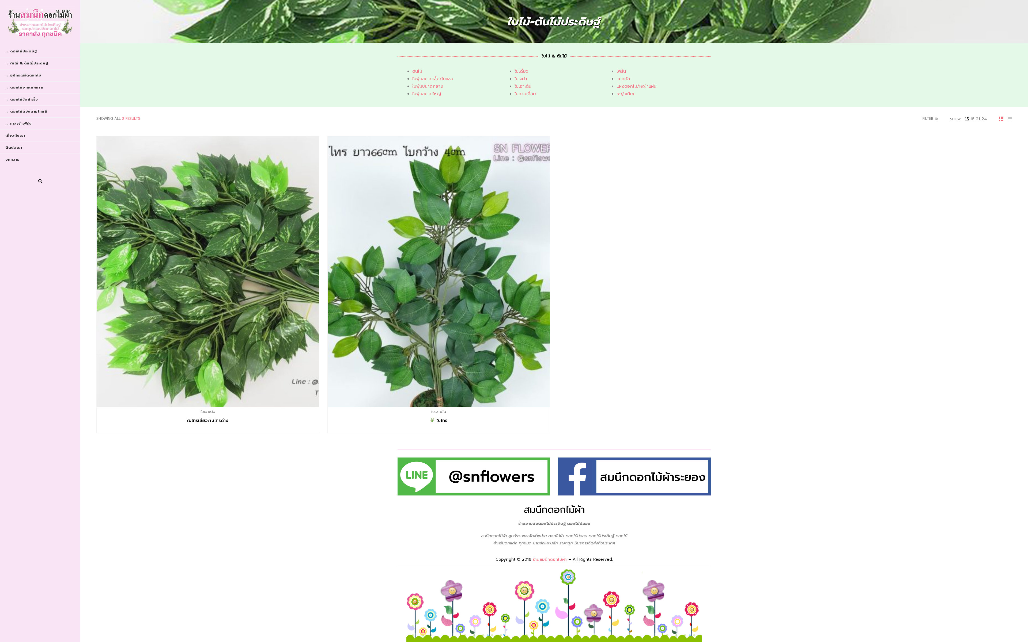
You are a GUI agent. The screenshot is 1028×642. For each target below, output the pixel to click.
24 (984, 119)
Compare (219, 411)
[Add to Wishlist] (207, 411)
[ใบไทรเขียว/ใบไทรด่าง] (208, 271)
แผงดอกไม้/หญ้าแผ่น (636, 86)
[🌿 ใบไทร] (439, 271)
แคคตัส (623, 79)
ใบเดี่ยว (521, 71)
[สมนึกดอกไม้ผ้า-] (40, 23)
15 (967, 119)
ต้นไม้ (417, 71)
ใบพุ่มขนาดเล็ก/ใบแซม (432, 79)
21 (978, 119)
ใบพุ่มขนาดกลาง (427, 86)
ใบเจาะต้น (523, 86)
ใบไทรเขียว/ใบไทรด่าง (207, 420)
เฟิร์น (621, 71)
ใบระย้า (521, 79)
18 (972, 119)
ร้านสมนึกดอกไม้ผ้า (550, 559)
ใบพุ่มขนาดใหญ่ (426, 94)
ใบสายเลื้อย (525, 94)
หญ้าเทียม (626, 94)
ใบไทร (441, 420)
